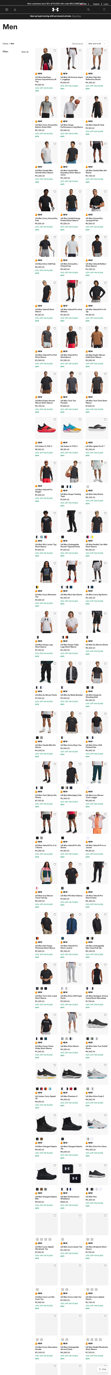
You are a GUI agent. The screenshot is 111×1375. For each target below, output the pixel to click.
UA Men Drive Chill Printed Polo (94, 746)
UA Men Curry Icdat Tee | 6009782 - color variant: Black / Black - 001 (62, 1289)
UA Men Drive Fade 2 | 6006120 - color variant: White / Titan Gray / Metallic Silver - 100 (92, 1088)
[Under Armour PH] (55, 10)
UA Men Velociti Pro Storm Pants (94, 897)
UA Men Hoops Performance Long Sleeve (72, 126)
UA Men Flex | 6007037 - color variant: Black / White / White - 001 (87, 1189)
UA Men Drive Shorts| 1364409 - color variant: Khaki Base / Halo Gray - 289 (66, 1038)
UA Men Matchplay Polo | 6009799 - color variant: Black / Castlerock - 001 (62, 787)
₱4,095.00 (40, 750)
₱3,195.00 (65, 315)
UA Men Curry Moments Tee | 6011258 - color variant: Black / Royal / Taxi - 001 (37, 587)
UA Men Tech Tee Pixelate (68, 402)
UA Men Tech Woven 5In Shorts (46, 796)
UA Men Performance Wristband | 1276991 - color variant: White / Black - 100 (66, 1189)
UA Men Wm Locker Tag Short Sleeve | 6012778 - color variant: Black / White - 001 (37, 537)
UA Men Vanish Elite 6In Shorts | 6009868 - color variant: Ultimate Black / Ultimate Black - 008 (37, 737)
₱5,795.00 (39, 130)
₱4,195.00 (90, 315)
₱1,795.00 (39, 650)
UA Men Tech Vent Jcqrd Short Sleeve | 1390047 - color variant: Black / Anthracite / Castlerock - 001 (37, 988)
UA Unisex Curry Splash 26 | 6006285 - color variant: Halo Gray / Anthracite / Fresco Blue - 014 (49, 1088)
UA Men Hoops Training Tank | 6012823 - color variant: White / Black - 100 (66, 486)
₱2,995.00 (90, 360)
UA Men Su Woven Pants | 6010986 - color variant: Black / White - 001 (37, 687)
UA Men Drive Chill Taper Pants (71, 997)
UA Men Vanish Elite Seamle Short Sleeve (44, 171)
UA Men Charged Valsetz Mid (46, 1198)
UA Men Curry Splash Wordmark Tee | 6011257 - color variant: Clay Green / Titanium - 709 (49, 1239)
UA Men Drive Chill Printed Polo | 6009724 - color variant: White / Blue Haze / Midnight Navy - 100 (92, 737)
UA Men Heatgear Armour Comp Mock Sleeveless (97, 997)
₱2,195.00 (90, 128)
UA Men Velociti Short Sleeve (44, 310)
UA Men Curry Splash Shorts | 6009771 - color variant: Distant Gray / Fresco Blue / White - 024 (96, 1289)
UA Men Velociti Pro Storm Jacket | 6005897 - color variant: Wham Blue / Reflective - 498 (62, 938)
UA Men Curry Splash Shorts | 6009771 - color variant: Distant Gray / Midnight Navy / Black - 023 (92, 1289)
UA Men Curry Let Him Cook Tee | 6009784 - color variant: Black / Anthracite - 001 (37, 1289)
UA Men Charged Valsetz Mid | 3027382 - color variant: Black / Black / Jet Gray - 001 (37, 1189)
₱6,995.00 (65, 1352)
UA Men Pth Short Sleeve (71, 896)
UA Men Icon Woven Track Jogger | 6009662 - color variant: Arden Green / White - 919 (87, 787)
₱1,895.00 (39, 85)
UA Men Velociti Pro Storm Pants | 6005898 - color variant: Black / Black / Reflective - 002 (87, 888)
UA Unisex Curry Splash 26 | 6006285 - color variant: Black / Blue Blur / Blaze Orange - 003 (45, 1088)
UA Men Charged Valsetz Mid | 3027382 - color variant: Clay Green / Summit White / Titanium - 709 (45, 1189)
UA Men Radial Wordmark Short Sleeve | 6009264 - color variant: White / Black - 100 (92, 1339)
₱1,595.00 (65, 406)
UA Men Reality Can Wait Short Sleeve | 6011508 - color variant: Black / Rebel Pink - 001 (87, 537)
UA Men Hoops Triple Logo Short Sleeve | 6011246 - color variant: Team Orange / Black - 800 (66, 637)
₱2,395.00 (90, 269)
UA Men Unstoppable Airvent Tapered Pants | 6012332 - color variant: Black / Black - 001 (62, 537)
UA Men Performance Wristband (70, 1198)
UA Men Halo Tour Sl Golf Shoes (96, 1047)
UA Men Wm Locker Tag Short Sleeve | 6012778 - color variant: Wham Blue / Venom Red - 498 (45, 537)
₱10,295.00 (91, 1150)
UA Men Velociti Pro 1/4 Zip (96, 310)
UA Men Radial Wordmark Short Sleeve (97, 1348)
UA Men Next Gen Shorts (71, 595)
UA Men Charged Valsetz (46, 1146)
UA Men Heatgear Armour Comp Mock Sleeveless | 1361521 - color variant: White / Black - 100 (92, 988)
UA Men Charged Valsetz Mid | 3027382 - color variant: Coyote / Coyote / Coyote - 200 (41, 1189)
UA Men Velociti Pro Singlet (43, 491)
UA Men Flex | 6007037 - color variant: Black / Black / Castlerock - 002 (92, 1189)
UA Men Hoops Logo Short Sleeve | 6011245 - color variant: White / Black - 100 (37, 637)
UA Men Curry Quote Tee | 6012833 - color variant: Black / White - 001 (62, 1239)
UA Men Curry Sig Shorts (96, 595)
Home (5, 43)
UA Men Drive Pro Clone (96, 1146)
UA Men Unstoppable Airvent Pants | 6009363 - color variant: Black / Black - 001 (62, 1339)
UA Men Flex (91, 1197)
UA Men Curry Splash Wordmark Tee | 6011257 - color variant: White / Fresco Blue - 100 (41, 1239)
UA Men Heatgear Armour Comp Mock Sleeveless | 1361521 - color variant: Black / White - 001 (87, 988)
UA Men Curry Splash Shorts (95, 1298)
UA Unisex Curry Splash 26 (45, 1097)
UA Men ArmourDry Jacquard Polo (94, 219)
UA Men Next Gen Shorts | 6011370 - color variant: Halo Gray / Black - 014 (66, 587)
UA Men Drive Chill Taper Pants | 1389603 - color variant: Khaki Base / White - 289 (66, 988)
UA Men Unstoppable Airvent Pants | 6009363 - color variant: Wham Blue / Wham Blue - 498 (66, 1339)
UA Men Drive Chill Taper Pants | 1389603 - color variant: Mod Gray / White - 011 (62, 988)
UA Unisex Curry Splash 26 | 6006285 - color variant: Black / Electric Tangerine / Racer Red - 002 (41, 1088)
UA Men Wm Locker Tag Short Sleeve (45, 545)
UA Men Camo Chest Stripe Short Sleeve (44, 1047)
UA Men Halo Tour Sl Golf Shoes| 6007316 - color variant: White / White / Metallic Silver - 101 (96, 1038)
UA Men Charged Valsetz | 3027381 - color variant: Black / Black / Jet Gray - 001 (37, 1139)
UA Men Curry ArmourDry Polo (46, 219)
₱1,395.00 (39, 1052)
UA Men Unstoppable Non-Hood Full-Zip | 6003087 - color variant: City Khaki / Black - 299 (92, 938)
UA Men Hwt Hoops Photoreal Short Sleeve (45, 947)
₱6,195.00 (39, 449)
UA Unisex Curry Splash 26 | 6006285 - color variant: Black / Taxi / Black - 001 (37, 1088)
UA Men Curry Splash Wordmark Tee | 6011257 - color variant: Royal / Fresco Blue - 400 (45, 1239)
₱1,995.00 (90, 406)
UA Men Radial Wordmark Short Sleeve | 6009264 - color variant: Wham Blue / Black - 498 (96, 1339)
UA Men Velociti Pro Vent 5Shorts (71, 310)
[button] (88, 9)
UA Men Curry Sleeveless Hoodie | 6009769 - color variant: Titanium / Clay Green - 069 (41, 1339)
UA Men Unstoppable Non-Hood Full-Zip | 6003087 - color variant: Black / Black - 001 (87, 938)
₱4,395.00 (90, 83)
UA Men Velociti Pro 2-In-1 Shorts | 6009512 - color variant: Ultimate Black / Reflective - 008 (37, 837)
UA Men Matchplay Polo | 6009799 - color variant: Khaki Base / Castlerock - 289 (66, 787)
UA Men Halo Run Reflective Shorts (93, 78)
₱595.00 (64, 1202)
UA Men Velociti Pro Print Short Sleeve (46, 356)
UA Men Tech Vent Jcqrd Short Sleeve (46, 997)
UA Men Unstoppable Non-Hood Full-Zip (95, 947)
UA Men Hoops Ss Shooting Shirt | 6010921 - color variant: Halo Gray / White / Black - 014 (92, 687)
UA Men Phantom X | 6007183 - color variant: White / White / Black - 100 (66, 1088)
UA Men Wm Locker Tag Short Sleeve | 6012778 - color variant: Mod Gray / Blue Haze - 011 (41, 537)
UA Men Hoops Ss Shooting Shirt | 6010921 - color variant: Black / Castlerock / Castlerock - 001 (87, 687)
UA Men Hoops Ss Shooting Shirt (93, 696)
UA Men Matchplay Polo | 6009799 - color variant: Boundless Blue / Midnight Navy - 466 (71, 787)
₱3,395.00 (40, 176)
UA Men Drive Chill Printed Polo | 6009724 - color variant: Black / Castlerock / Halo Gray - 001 (87, 737)
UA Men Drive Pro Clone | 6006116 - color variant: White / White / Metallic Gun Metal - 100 (92, 1139)
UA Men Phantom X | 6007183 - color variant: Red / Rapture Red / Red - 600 (71, 1088)
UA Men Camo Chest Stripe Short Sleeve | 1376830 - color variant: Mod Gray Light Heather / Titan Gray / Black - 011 (41, 1038)
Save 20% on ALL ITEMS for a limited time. (55, 3)
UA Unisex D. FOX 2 (43, 446)
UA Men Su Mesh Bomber (72, 695)
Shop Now (76, 16)
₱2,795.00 (90, 1302)
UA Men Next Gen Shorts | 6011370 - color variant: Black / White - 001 (62, 587)
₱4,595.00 (65, 1049)
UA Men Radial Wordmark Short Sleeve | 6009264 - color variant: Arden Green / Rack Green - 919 (100, 1339)
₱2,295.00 (90, 449)
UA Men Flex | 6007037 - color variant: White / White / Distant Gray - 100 (96, 1189)
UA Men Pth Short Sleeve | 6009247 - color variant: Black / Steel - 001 (62, 888)
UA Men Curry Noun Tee (71, 745)
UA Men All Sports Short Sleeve (96, 1248)
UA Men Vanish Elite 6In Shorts (45, 746)
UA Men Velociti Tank (95, 125)
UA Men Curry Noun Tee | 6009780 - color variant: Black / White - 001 (62, 737)
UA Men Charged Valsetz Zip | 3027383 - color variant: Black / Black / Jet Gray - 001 (62, 1139)
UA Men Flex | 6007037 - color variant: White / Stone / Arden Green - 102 (100, 1189)
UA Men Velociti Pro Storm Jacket (69, 947)
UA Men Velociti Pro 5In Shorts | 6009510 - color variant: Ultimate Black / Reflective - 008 (62, 837)
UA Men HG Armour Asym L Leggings (72, 78)
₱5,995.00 (90, 750)
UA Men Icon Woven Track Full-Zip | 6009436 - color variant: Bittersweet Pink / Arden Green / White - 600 (37, 888)
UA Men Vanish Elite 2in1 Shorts (96, 171)
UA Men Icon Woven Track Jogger (94, 796)
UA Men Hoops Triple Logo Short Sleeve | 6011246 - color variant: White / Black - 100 (62, 637)
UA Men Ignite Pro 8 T (95, 446)
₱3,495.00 (90, 598)
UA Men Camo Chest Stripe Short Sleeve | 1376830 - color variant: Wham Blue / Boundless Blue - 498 (45, 1038)
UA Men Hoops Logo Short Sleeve (44, 646)
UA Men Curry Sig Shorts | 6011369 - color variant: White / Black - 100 (87, 587)
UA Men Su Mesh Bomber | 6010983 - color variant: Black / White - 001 (62, 687)
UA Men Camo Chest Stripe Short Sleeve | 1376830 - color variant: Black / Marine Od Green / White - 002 (37, 1038)
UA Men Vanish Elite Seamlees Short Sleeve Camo (71, 172)
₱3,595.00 (40, 360)
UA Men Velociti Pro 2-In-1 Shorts (46, 846)
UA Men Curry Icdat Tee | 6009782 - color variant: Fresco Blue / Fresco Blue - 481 (66, 1289)
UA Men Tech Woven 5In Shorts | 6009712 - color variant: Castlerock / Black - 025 (41, 787)
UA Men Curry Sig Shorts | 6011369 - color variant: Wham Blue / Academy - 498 (92, 587)
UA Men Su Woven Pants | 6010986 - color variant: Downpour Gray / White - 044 (41, 687)
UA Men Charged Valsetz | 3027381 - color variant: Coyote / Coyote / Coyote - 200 (41, 1139)
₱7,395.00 (65, 550)
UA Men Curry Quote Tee (71, 1247)
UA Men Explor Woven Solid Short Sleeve (95, 356)
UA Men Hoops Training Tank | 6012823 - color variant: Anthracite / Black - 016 (62, 486)
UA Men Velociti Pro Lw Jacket (96, 846)
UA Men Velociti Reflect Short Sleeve (96, 265)
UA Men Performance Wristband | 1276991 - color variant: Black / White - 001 (62, 1189)
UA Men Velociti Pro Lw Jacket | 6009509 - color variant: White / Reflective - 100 (87, 837)
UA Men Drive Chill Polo (45, 264)
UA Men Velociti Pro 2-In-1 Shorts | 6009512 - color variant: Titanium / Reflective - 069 (41, 837)
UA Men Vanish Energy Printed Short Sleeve (70, 219)
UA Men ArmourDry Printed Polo (69, 265)
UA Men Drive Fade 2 (95, 1096)
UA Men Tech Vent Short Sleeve (96, 402)
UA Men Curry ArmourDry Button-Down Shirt (46, 126)
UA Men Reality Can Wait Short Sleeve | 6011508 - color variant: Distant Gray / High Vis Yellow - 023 (92, 537)
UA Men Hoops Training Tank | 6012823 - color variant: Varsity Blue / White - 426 (71, 486)
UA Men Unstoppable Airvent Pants (70, 1348)
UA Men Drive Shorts (70, 1046)
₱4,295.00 (90, 1200)
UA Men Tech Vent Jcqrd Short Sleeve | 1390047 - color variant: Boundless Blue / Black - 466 (45, 988)
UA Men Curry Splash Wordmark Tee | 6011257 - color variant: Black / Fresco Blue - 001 (37, 1239)
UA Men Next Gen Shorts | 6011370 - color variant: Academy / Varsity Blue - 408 (71, 587)
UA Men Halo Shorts (94, 494)
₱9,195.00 (90, 851)
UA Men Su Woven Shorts (97, 645)
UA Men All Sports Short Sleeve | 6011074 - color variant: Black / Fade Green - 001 (87, 1239)
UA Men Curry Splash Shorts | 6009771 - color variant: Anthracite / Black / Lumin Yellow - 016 (87, 1289)
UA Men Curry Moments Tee (45, 596)
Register (96, 4)
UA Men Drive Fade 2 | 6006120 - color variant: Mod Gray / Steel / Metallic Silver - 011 (87, 1088)
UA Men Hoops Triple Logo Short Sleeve (70, 646)
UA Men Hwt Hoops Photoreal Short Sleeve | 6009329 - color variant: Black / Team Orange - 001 (37, 938)
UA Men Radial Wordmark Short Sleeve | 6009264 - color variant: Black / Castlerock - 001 (87, 1339)
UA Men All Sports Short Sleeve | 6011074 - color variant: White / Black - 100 (92, 1239)
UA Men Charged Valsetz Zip (71, 1147)
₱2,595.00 (65, 130)
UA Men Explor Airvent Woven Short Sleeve (45, 402)
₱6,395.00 (90, 497)
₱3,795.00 (90, 176)
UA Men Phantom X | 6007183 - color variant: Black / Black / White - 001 (62, 1088)
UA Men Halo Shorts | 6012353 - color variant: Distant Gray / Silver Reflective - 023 (87, 486)
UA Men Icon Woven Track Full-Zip (44, 897)
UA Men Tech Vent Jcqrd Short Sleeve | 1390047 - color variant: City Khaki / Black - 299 (41, 988)
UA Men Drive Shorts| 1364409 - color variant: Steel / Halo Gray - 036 (62, 1038)
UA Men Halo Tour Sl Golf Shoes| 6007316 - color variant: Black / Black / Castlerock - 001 (87, 1038)
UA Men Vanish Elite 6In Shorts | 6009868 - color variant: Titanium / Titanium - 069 (41, 737)
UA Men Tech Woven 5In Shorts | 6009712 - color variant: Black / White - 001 (37, 787)
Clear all (25, 52)
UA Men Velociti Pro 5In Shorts (71, 846)
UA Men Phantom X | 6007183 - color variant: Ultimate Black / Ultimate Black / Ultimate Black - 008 (75, 1088)
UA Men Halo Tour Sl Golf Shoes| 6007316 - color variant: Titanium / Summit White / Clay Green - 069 (92, 1038)
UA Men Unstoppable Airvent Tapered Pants (70, 545)
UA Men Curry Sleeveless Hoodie (46, 1348)
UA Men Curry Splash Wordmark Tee (44, 1248)
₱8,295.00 (90, 951)
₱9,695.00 (65, 1152)
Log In (106, 4)
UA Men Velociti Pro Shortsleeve (69, 356)
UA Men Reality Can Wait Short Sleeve (96, 545)
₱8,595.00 (90, 1099)
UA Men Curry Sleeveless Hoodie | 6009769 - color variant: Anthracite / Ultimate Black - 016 (37, 1339)
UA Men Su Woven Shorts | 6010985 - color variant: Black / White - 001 (87, 637)
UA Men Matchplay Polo (71, 795)
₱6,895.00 (90, 648)
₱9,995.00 (90, 1052)
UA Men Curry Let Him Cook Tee (45, 1298)
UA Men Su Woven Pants (46, 695)
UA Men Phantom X (69, 1096)
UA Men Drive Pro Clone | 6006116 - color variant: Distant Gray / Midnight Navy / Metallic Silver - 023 (87, 1139)
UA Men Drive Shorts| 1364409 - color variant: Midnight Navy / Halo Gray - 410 (71, 1038)
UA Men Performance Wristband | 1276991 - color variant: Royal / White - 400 (71, 1189)
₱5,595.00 (39, 224)
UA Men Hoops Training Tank (71, 495)
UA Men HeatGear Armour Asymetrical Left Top (45, 79)
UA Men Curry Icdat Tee (71, 1297)
